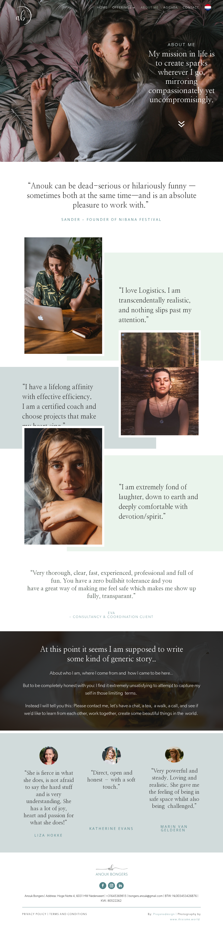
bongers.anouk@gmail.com (145, 896)
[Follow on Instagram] (111, 885)
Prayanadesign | (165, 914)
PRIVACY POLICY (34, 914)
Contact (191, 7)
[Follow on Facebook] (102, 885)
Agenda (170, 7)
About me (150, 7)
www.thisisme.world (185, 919)
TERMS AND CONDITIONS (68, 914)
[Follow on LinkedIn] (120, 885)
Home (102, 7)
